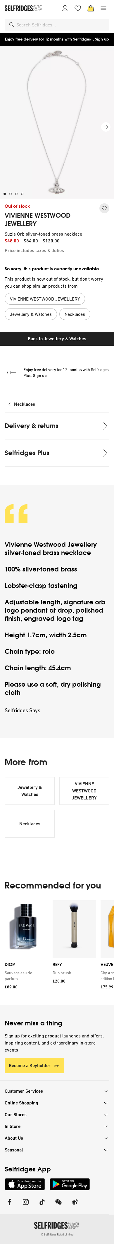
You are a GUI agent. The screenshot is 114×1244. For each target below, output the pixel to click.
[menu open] (103, 8)
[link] (25, 976)
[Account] (65, 8)
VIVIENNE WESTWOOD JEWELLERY (37, 220)
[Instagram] (25, 1205)
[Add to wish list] (104, 208)
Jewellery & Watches (30, 790)
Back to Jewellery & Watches (57, 338)
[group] (57, 952)
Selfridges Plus (27, 453)
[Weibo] (75, 1205)
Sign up (102, 39)
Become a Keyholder (30, 1065)
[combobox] (61, 24)
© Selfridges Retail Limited (57, 1234)
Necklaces (24, 404)
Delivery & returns (31, 426)
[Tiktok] (42, 1205)
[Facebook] (9, 1205)
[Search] (11, 25)
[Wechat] (58, 1205)
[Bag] (90, 8)
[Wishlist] (78, 8)
